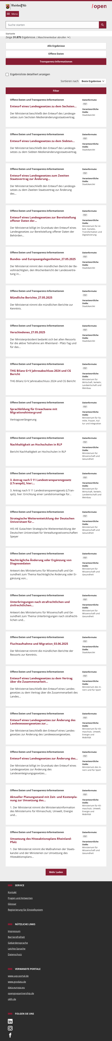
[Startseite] (16, 6)
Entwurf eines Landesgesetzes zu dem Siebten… (42, 141)
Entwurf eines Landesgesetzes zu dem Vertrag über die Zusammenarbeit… (41, 679)
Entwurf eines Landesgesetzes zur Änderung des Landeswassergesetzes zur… (42, 721)
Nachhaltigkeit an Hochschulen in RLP (36, 444)
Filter (56, 90)
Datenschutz (15, 954)
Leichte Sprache (16, 948)
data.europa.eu (16, 987)
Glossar (12, 904)
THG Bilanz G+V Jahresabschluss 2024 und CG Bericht (40, 372)
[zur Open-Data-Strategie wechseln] (99, 6)
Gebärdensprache (18, 942)
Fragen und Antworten (20, 898)
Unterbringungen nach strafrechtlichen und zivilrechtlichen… (40, 603)
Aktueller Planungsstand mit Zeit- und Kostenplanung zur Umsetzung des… (43, 798)
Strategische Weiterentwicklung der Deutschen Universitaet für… (42, 520)
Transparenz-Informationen (56, 61)
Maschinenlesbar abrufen (52, 37)
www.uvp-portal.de (18, 976)
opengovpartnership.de (21, 993)
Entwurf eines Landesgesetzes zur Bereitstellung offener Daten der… (43, 219)
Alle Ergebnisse (56, 45)
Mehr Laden (56, 872)
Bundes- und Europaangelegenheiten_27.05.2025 (43, 259)
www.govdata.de (17, 981)
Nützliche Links (24, 924)
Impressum (14, 931)
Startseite (10, 33)
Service (19, 885)
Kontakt (12, 892)
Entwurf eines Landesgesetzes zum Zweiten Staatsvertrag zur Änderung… (39, 177)
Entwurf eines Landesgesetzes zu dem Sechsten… (43, 106)
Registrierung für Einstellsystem (25, 909)
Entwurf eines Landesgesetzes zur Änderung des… (44, 758)
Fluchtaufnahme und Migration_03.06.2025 (39, 644)
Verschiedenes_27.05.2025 (27, 332)
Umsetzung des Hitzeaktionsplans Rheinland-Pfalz (41, 840)
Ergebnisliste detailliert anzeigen (30, 74)
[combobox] (52, 24)
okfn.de (12, 999)
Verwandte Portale (27, 969)
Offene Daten (56, 53)
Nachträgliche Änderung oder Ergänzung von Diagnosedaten (40, 561)
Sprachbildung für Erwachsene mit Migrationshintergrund (33, 410)
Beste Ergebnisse (92, 81)
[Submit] (102, 24)
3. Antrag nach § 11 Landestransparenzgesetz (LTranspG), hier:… (40, 481)
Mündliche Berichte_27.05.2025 (31, 297)
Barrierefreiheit (16, 937)
